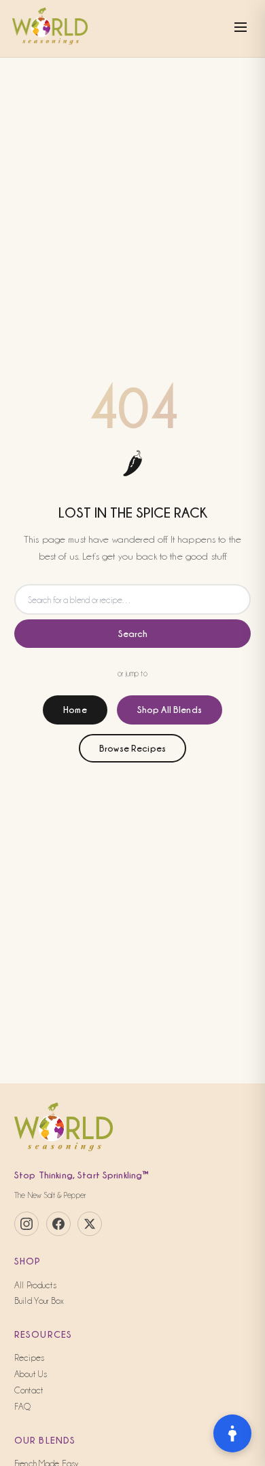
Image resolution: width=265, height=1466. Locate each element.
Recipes (29, 1357)
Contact (28, 1390)
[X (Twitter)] (89, 1224)
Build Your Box (39, 1300)
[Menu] (240, 28)
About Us (30, 1373)
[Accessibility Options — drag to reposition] (232, 1433)
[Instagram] (26, 1224)
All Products (35, 1285)
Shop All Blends (169, 709)
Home (75, 709)
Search (132, 633)
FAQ (22, 1406)
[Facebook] (58, 1224)
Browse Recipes (132, 748)
